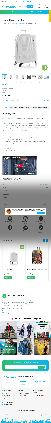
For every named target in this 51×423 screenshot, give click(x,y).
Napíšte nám (6, 400)
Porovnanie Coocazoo (23, 395)
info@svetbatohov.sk (24, 379)
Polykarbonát (45, 191)
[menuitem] (6, 12)
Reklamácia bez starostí (8, 402)
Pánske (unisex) (44, 201)
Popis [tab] (6, 107)
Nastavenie (32, 213)
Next (47, 240)
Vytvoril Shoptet (46, 414)
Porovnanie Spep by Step (24, 393)
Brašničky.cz (25, 410)
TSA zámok (25, 127)
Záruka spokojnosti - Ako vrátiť (10, 397)
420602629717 (23, 381)
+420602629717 (37, 379)
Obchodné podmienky (8, 406)
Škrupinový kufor (5, 82)
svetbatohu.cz (22, 384)
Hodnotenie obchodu (8, 404)
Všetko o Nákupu (7, 398)
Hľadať (30, 6)
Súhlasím (41, 212)
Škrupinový (45, 204)
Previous (44, 240)
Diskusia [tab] (28, 107)
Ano (47, 194)
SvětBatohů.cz (19, 410)
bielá (47, 187)
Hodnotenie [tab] (21, 107)
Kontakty (4, 1)
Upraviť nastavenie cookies (28, 414)
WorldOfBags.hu (32, 410)
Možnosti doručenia (8, 92)
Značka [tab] (34, 107)
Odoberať (41, 367)
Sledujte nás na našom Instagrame (27, 319)
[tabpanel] (14, 262)
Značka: (46, 100)
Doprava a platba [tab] (13, 107)
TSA (31, 82)
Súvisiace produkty (42, 107)
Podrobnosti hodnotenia (19, 23)
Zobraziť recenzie (16, 297)
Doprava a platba (7, 395)
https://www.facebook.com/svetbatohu (40, 382)
